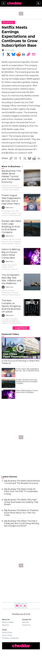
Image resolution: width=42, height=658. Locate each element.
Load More (21, 328)
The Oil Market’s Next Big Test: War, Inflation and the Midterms (11, 279)
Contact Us (26, 625)
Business (8, 22)
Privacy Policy (7, 632)
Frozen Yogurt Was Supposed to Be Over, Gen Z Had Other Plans (11, 199)
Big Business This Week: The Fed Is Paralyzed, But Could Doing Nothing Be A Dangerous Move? (21, 523)
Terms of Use (7, 635)
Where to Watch (8, 622)
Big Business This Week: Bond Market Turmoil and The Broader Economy (11, 176)
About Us (5, 625)
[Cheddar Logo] (14, 3)
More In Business (11, 166)
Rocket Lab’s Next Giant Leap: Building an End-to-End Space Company (11, 227)
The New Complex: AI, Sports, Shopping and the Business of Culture (11, 306)
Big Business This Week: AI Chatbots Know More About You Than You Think (21, 512)
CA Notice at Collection (10, 638)
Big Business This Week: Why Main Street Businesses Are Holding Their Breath (21, 502)
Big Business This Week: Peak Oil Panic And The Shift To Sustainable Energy (21, 491)
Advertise (25, 622)
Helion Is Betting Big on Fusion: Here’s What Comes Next (11, 253)
